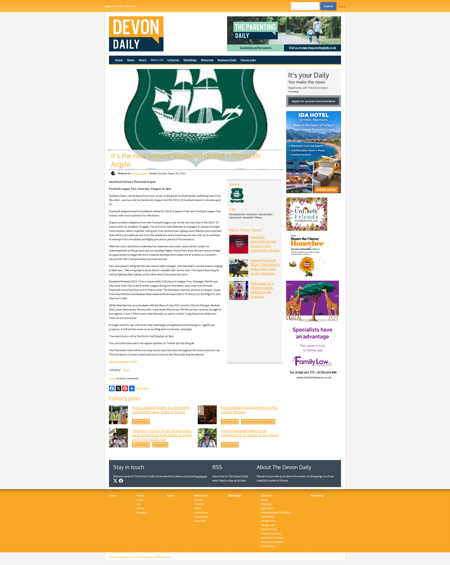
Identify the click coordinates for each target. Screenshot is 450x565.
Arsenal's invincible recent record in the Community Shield (264, 243)
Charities (266, 503)
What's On (156, 59)
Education (160, 444)
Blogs (264, 499)
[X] (118, 388)
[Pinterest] (125, 388)
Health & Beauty (271, 533)
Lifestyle (173, 59)
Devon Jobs (248, 59)
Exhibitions (201, 512)
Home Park (248, 217)
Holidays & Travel (272, 537)
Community (201, 516)
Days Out (199, 520)
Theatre (199, 503)
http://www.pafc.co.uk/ (123, 361)
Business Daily (227, 59)
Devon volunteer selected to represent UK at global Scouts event (250, 432)
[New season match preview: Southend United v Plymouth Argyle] (237, 195)
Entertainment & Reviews (258, 421)
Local (140, 499)
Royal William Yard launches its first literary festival (249, 409)
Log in (341, 6)
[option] (284, 33)
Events (198, 499)
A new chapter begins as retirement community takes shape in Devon (160, 409)
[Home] (166, 33)
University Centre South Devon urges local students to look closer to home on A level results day (162, 435)
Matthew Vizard (139, 173)
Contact (112, 556)
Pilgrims (258, 217)
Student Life (268, 520)
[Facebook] (112, 388)
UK (139, 503)
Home (119, 59)
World (140, 508)
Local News (141, 421)
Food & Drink (269, 529)
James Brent (235, 217)
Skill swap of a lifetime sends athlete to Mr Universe (261, 290)
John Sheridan (265, 214)
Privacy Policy (123, 556)
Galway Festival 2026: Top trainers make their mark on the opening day (265, 269)
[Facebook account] (121, 481)
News (130, 59)
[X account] (115, 481)
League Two (251, 214)
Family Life (267, 516)
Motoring (207, 59)
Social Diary (268, 546)
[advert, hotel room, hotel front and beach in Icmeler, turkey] (313, 152)
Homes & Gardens (272, 541)
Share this (142, 388)
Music (198, 508)
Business (142, 512)
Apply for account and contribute (313, 101)
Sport (142, 59)
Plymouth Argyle (237, 214)
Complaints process (162, 556)
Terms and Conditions (141, 556)
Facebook (201, 476)
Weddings (190, 59)
